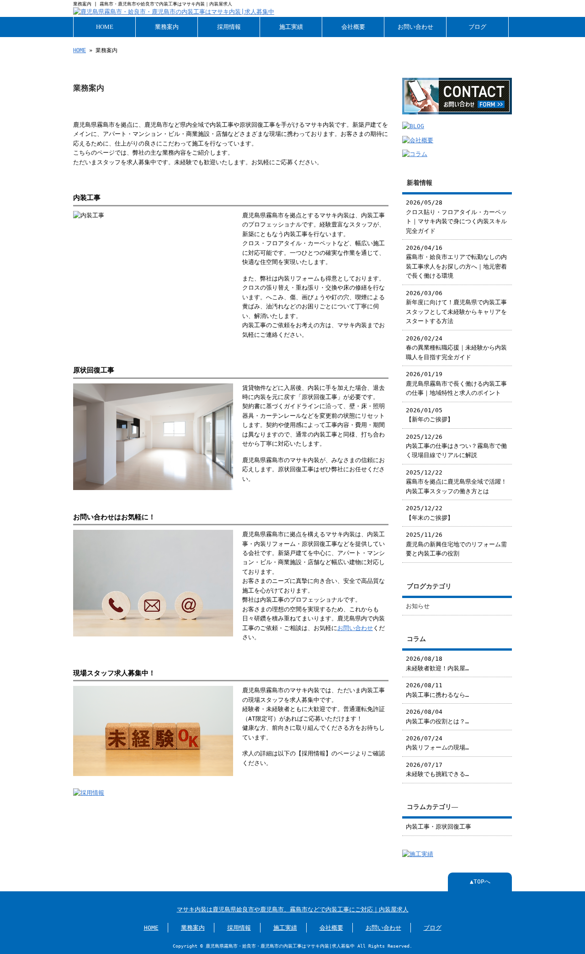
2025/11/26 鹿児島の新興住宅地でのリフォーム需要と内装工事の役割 (456, 544)
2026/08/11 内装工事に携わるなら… (437, 690)
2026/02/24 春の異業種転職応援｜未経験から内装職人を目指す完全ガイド (456, 348)
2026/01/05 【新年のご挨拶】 (429, 415)
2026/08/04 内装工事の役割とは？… (437, 716)
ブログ (477, 27)
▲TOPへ (480, 881)
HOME (104, 27)
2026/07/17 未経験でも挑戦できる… (437, 769)
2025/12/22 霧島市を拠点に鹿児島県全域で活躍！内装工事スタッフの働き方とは (456, 482)
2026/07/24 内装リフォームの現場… (437, 743)
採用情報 (229, 27)
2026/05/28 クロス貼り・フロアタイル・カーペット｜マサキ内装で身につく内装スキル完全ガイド (456, 216)
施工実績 (291, 27)
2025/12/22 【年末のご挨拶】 (429, 513)
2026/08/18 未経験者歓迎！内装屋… (437, 663)
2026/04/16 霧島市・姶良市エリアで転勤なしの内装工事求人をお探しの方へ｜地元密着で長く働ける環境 (456, 261)
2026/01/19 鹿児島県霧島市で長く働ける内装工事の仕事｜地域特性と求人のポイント (456, 383)
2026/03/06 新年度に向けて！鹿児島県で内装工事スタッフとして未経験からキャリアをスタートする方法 (456, 307)
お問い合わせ (415, 27)
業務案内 (167, 27)
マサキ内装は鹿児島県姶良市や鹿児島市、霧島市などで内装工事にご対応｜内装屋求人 (293, 909)
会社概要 (353, 27)
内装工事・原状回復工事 (438, 826)
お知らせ (418, 606)
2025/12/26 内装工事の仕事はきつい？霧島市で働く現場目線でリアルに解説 (456, 446)
